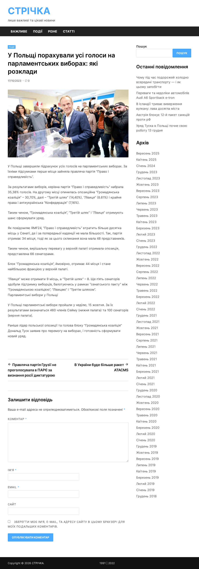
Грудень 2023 (146, 172)
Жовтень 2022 (147, 259)
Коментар (17, 419)
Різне (52, 31)
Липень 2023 (146, 203)
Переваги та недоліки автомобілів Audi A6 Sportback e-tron (162, 95)
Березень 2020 (147, 428)
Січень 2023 (145, 241)
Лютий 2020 (145, 434)
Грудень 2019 (146, 446)
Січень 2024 (145, 166)
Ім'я (12, 470)
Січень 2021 (145, 384)
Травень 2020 (146, 415)
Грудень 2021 (146, 315)
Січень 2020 (145, 440)
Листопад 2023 (148, 178)
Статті (68, 31)
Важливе (19, 31)
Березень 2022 (147, 297)
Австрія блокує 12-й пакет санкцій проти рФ (163, 117)
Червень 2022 (147, 284)
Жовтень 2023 (147, 184)
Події (37, 31)
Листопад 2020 (148, 396)
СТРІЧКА (29, 11)
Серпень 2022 (147, 272)
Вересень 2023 (147, 191)
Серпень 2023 (147, 197)
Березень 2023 (147, 228)
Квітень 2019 (146, 471)
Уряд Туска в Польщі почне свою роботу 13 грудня (161, 128)
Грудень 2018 (146, 496)
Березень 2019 (147, 477)
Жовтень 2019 (147, 452)
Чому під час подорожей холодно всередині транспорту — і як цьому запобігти (162, 82)
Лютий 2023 (145, 234)
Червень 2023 (147, 209)
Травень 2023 (146, 216)
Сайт (12, 504)
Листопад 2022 (148, 253)
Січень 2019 (145, 490)
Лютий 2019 (145, 484)
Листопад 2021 (147, 322)
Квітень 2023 (146, 222)
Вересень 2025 (147, 153)
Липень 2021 (145, 346)
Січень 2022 (145, 309)
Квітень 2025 (146, 159)
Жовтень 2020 (147, 403)
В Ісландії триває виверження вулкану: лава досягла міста (159, 106)
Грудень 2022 (146, 247)
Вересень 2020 (147, 409)
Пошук (141, 46)
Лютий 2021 (145, 378)
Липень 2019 (145, 465)
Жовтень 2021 (147, 328)
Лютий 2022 (145, 303)
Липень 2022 (146, 278)
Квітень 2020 (146, 421)
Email (13, 487)
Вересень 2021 (147, 334)
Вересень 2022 (147, 265)
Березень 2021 (147, 371)
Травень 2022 (146, 290)
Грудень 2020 (146, 390)
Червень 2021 (146, 353)
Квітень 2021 (146, 365)
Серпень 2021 (146, 340)
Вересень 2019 (147, 459)
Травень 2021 (146, 359)
